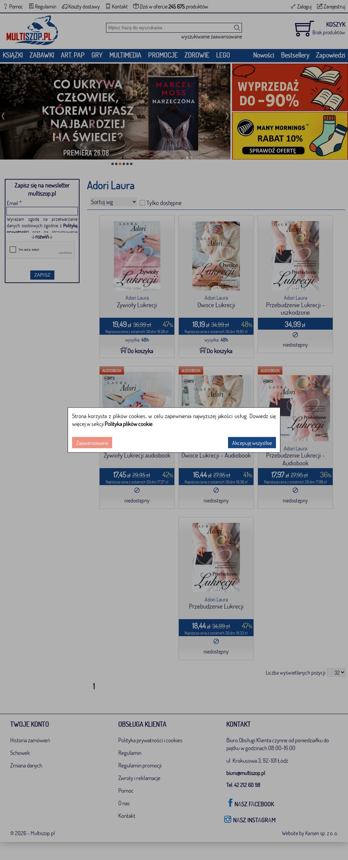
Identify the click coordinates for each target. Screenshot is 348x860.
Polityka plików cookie (129, 424)
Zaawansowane (92, 442)
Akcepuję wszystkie (252, 442)
